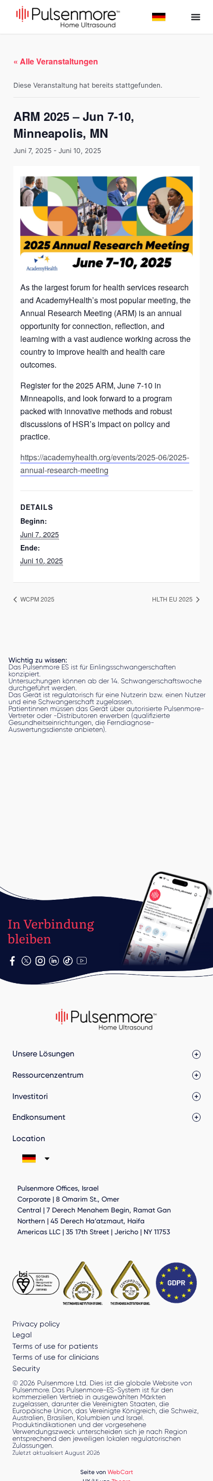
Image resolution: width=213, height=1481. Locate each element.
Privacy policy (36, 1323)
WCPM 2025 (36, 599)
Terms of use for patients (55, 1346)
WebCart (120, 1472)
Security (26, 1368)
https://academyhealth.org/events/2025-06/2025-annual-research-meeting (104, 463)
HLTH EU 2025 (173, 599)
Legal (22, 1334)
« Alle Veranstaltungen (55, 61)
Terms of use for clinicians (55, 1357)
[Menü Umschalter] (196, 17)
